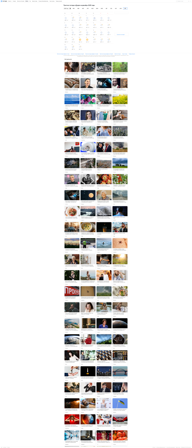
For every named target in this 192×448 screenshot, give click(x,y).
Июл (102, 8)
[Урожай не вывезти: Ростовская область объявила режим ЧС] (88, 213)
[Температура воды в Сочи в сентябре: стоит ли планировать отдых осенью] (72, 325)
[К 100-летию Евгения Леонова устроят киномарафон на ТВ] (72, 309)
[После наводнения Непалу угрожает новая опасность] (88, 165)
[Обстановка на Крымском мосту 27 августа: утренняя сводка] (120, 373)
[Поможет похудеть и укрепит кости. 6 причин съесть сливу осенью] (88, 101)
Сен (111, 8)
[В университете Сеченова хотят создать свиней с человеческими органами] (72, 85)
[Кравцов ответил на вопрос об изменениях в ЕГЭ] (104, 389)
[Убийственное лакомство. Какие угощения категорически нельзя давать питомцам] (72, 69)
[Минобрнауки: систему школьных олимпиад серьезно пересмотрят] (104, 421)
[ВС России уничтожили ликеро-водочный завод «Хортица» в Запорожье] (120, 149)
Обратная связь (178, 447)
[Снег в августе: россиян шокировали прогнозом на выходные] (120, 133)
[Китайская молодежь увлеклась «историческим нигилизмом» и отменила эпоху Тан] (88, 357)
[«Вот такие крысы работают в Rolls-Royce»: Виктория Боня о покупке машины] (88, 85)
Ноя (121, 8)
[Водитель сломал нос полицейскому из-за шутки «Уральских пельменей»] (88, 245)
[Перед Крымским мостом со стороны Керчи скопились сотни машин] (120, 197)
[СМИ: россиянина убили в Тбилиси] (104, 165)
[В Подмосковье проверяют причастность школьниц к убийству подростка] (72, 293)
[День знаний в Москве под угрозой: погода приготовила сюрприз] (72, 277)
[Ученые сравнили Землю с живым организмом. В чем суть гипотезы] (104, 341)
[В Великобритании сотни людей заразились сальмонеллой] (72, 437)
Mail (1, 447)
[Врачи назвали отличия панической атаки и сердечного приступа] (104, 261)
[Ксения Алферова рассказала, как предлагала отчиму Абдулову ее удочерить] (88, 181)
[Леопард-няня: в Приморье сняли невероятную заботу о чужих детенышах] (120, 69)
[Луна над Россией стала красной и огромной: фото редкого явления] (88, 197)
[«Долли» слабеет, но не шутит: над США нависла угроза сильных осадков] (104, 213)
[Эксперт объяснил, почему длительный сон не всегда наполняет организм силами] (120, 309)
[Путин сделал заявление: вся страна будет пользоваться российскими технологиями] (72, 197)
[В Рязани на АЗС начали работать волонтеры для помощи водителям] (72, 389)
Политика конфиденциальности (160, 447)
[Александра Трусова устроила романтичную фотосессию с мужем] (88, 389)
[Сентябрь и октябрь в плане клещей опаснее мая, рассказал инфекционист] (120, 245)
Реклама (8, 447)
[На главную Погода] (4, 1)
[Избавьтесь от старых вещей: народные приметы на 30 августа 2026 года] (120, 357)
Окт (116, 8)
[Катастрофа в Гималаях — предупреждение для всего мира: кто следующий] (104, 69)
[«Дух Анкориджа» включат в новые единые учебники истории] (104, 149)
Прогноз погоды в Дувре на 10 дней (106, 53)
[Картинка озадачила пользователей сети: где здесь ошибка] (104, 357)
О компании (4, 447)
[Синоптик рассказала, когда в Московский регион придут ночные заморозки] (72, 165)
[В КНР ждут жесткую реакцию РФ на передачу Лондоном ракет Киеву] (104, 101)
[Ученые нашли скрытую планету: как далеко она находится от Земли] (120, 325)
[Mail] (1, 1)
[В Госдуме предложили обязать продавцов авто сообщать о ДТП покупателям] (72, 229)
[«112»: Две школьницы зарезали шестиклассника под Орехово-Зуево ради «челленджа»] (88, 373)
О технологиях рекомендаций (170, 447)
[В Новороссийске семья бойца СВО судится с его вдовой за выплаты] (88, 405)
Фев (78, 8)
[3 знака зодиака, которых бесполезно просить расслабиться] (104, 309)
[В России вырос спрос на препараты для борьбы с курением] (104, 133)
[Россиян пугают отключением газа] (120, 213)
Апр (88, 8)
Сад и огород (124, 53)
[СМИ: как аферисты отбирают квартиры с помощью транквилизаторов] (72, 373)
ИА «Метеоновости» (188, 447)
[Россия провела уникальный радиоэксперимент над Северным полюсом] (104, 245)
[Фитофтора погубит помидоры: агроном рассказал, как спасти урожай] (120, 437)
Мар (83, 8)
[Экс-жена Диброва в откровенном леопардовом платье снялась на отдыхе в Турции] (88, 277)
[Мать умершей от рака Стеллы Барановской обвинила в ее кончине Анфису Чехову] (88, 117)
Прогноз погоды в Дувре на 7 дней (91, 53)
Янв (73, 8)
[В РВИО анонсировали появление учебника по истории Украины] (120, 405)
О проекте (154, 447)
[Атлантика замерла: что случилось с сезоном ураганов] (72, 341)
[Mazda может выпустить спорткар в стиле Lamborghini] (120, 421)
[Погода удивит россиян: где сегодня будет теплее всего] (120, 165)
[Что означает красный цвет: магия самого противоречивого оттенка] (72, 421)
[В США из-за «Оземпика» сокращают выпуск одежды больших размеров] (104, 117)
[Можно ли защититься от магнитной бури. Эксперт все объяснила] (120, 277)
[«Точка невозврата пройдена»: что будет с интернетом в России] (104, 373)
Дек (125, 8)
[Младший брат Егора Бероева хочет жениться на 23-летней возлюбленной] (104, 277)
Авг (106, 8)
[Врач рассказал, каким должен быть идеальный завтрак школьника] (120, 293)
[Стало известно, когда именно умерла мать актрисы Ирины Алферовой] (72, 261)
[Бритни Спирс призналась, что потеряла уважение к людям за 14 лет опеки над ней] (104, 437)
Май (92, 8)
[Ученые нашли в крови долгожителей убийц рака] (104, 85)
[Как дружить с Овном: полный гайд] (120, 229)
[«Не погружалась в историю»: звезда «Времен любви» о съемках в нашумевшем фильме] (104, 405)
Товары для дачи (132, 53)
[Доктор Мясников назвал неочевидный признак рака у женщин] (88, 437)
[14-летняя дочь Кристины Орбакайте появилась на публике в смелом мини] (72, 181)
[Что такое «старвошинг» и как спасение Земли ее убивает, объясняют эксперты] (88, 421)
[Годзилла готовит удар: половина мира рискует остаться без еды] (72, 101)
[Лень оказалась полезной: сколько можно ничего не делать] (120, 117)
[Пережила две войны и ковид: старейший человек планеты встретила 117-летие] (104, 197)
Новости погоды (118, 53)
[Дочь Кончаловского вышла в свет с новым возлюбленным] (72, 357)
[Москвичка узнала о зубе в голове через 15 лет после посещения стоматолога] (120, 389)
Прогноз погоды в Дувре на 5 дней (77, 53)
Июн (97, 8)
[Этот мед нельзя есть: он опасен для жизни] (104, 229)
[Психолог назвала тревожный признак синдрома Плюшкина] (72, 117)
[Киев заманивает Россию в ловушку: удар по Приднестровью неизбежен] (104, 325)
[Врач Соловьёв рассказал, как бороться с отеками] (88, 309)
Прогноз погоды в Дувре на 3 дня (63, 53)
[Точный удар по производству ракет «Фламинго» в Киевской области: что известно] (72, 405)
